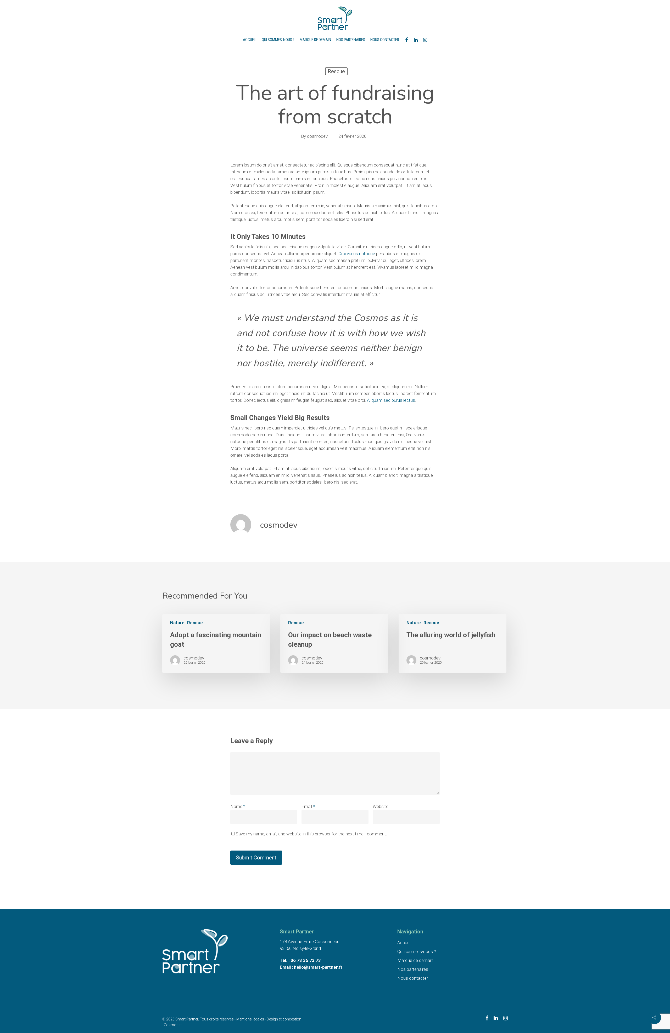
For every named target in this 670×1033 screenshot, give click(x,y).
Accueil (249, 39)
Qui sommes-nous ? (278, 39)
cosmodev (317, 136)
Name (237, 806)
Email (308, 806)
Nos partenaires (350, 39)
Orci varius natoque (356, 253)
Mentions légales (250, 1019)
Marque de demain (315, 39)
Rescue (336, 71)
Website (380, 806)
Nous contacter (384, 39)
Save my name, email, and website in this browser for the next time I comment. (311, 833)
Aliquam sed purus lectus (391, 400)
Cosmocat (173, 1025)
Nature (177, 622)
